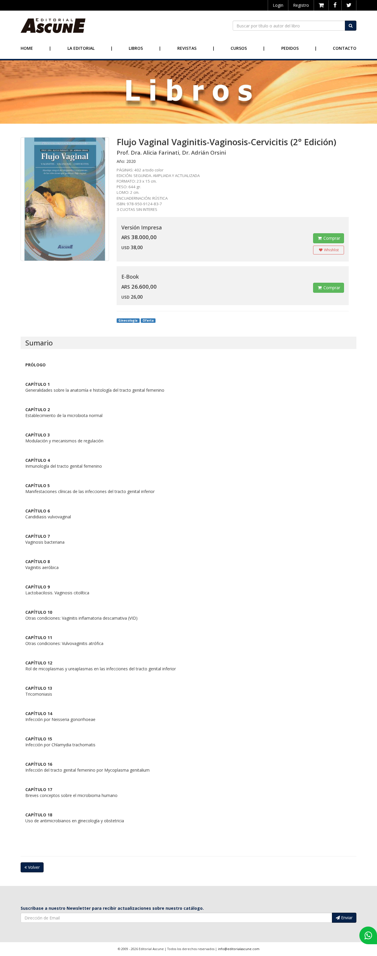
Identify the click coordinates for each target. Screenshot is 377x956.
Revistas (186, 48)
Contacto (344, 48)
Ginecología (128, 320)
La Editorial (81, 48)
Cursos (239, 48)
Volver (33, 867)
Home (27, 48)
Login (278, 5)
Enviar (346, 917)
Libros (136, 48)
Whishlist (331, 249)
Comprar (331, 238)
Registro (301, 5)
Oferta (148, 320)
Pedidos (290, 48)
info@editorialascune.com (238, 949)
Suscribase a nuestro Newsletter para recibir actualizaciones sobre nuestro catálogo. (112, 908)
